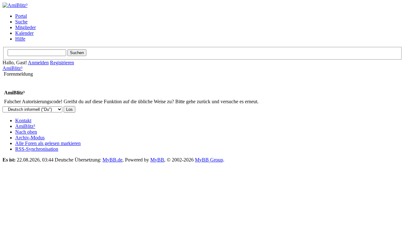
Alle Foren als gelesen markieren (48, 143)
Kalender (24, 33)
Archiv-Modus (30, 137)
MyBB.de (112, 159)
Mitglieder (25, 27)
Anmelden (38, 62)
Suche (21, 21)
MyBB (157, 159)
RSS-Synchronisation (36, 149)
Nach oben (26, 132)
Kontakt (23, 120)
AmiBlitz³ (12, 68)
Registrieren (62, 62)
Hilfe (20, 38)
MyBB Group (209, 159)
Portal (21, 16)
